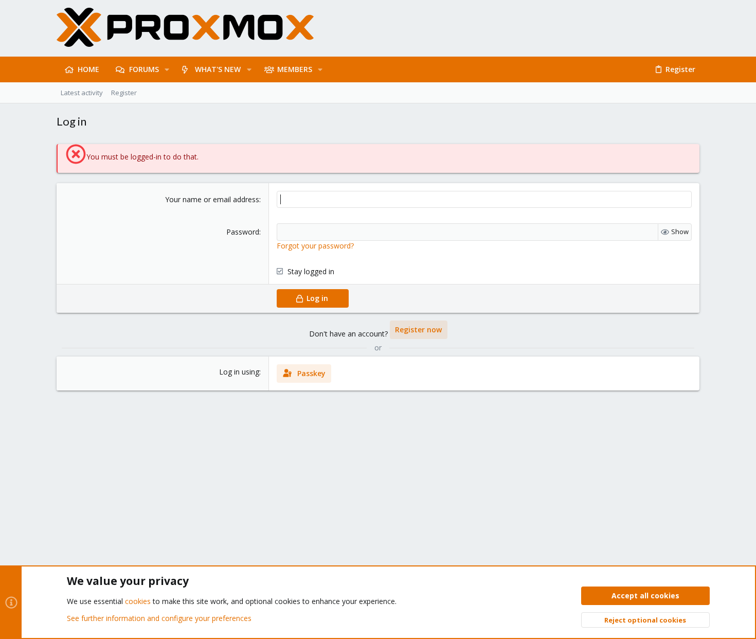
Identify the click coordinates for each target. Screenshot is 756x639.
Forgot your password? (315, 246)
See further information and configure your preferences (159, 618)
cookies (138, 601)
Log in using (239, 372)
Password (242, 232)
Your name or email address (212, 199)
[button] (167, 69)
